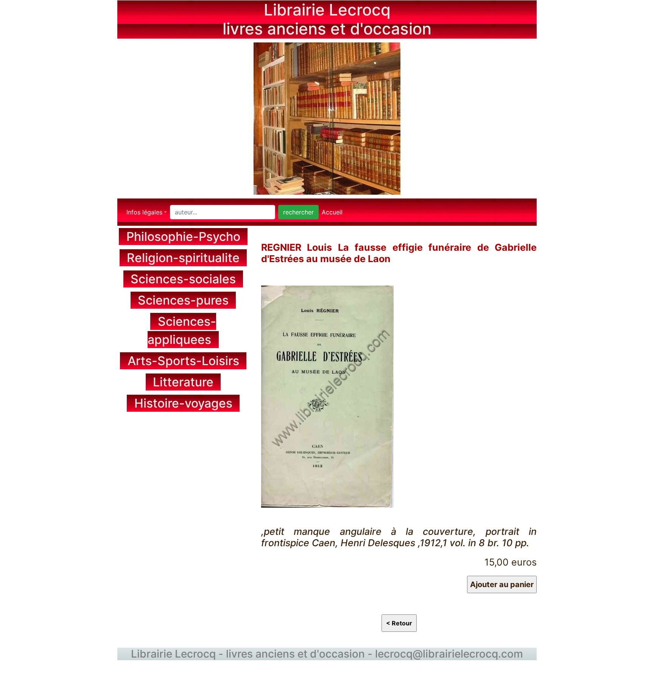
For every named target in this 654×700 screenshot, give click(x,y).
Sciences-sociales (183, 279)
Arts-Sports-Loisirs (183, 360)
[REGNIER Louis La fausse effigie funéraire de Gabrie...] (327, 395)
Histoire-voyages (183, 403)
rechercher (298, 212)
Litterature (183, 382)
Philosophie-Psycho (183, 236)
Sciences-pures (183, 300)
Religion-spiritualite (183, 257)
